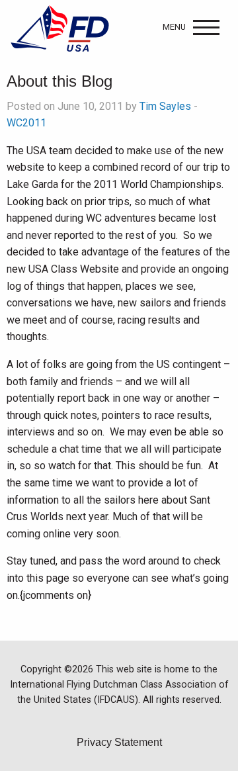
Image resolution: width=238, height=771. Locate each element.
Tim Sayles (165, 106)
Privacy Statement (119, 742)
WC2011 (26, 122)
